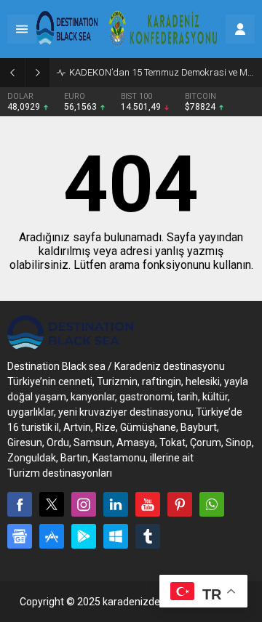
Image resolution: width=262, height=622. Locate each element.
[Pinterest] (179, 504)
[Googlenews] (19, 536)
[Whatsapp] (211, 504)
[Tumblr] (147, 536)
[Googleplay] (83, 536)
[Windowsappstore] (115, 536)
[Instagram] (83, 504)
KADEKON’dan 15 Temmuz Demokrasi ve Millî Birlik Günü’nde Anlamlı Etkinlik (162, 72)
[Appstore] (51, 536)
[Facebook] (19, 504)
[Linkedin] (115, 504)
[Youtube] (147, 504)
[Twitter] (51, 504)
